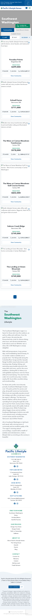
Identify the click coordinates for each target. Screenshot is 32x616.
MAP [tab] (15, 37)
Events (16, 547)
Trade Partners (16, 565)
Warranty (16, 558)
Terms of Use (6, 580)
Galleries (16, 533)
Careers (16, 561)
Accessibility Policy (24, 580)
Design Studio (16, 529)
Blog (16, 549)
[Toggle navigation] (29, 8)
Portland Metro (16, 517)
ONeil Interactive (23, 613)
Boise (16, 515)
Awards (16, 545)
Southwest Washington (16, 513)
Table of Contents (16, 582)
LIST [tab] (5, 37)
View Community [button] (16, 76)
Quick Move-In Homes (22, 30)
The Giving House (16, 543)
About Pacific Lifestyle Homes (16, 540)
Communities (7, 30)
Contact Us (16, 556)
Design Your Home (16, 527)
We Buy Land (16, 563)
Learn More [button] (28, 3)
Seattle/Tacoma (16, 519)
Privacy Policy (14, 580)
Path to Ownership (16, 531)
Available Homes (16, 34)
